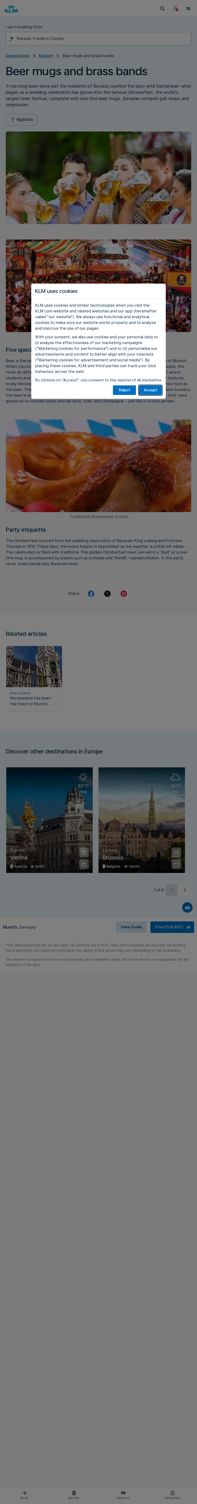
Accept (150, 390)
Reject (124, 390)
